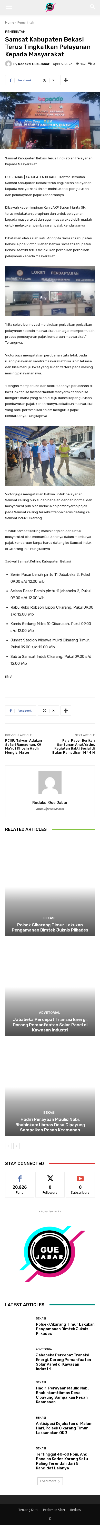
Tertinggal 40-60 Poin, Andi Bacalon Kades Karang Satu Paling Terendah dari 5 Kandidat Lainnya (62, 1461)
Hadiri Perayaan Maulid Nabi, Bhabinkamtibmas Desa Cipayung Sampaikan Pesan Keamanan (50, 1124)
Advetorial (49, 1012)
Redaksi (76, 1510)
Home (9, 22)
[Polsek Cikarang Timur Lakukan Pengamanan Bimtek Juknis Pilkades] (50, 887)
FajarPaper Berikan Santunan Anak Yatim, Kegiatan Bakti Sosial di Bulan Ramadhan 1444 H (73, 746)
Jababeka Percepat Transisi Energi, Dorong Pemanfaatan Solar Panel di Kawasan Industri (50, 1024)
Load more (48, 1481)
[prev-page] (8, 1146)
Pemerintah (25, 22)
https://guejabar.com (50, 808)
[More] (66, 80)
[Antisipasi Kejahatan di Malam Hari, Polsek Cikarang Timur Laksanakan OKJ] (18, 1425)
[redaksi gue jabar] (9, 63)
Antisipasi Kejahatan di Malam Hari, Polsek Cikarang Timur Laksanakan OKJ (64, 1428)
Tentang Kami (28, 1510)
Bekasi (49, 918)
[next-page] (16, 1146)
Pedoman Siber (54, 1510)
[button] (9, 7)
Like (20, 1176)
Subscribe (80, 1176)
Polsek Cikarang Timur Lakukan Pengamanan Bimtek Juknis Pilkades (50, 927)
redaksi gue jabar (33, 64)
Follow (50, 1176)
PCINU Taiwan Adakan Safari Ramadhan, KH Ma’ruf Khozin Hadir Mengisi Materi (23, 746)
